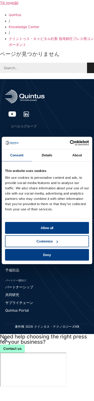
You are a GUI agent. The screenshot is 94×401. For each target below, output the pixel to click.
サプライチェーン (19, 302)
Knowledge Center (24, 27)
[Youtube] (12, 114)
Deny (47, 254)
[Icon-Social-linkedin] (26, 114)
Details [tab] (47, 155)
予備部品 (12, 270)
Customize (45, 241)
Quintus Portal (17, 310)
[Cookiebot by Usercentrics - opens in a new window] (70, 143)
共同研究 (12, 295)
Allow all (47, 228)
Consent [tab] (16, 155)
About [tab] (77, 155)
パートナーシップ (19, 287)
